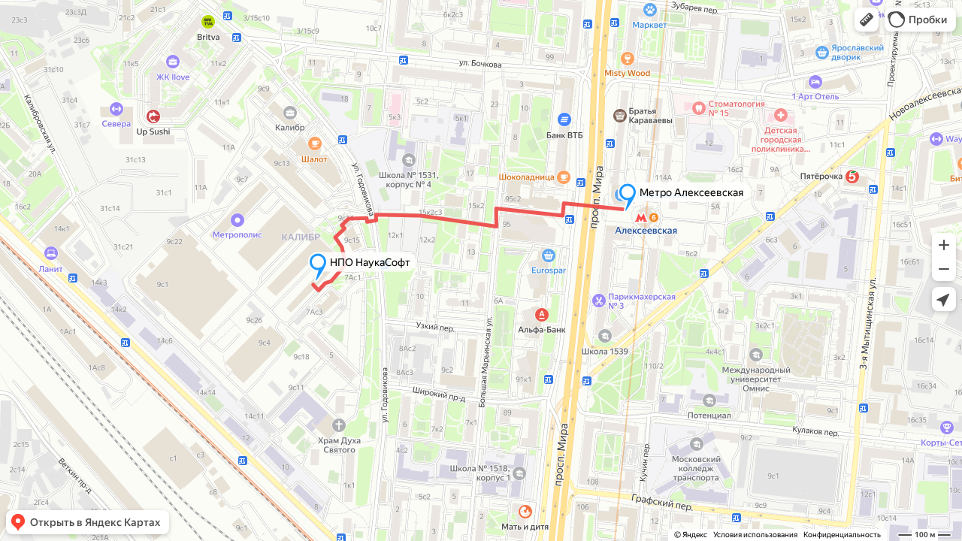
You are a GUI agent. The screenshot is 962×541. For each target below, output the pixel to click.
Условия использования (755, 534)
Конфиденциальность (842, 534)
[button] (867, 20)
